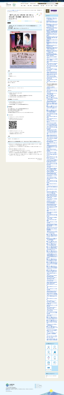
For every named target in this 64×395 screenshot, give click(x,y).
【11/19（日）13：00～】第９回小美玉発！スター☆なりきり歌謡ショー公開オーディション (52, 330)
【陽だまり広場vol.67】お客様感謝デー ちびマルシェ (52, 175)
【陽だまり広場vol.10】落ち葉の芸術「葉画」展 (52, 303)
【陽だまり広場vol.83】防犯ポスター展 (52, 133)
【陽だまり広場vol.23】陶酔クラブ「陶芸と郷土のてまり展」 (52, 278)
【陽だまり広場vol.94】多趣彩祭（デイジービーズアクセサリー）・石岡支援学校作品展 (52, 77)
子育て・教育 (29, 5)
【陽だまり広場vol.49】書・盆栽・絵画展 (52, 220)
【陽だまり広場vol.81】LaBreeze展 (52, 137)
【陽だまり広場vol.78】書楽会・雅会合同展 (52, 143)
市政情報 (56, 5)
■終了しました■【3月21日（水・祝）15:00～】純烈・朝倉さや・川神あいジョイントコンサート (52, 327)
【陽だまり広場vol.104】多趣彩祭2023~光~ (52, 57)
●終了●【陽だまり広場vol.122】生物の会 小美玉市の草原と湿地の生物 (52, 22)
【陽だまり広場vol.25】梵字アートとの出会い (52, 274)
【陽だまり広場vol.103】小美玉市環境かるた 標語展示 (52, 59)
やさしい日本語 (53, 0)
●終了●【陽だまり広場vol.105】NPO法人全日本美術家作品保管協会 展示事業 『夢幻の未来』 (52, 54)
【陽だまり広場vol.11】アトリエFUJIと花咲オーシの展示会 (51, 301)
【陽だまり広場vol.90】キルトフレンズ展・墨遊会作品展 (52, 94)
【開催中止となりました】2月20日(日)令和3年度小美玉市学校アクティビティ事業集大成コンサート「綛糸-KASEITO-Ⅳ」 (52, 146)
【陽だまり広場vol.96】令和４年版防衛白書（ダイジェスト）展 (52, 74)
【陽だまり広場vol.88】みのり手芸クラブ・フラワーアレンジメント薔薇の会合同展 (52, 114)
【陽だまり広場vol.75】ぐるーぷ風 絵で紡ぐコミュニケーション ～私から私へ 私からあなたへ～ (52, 157)
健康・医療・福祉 (36, 5)
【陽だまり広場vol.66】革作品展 (51, 177)
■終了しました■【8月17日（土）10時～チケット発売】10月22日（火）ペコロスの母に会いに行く (52, 244)
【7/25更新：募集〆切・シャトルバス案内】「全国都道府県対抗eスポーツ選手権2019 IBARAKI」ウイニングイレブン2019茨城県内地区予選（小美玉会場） (52, 255)
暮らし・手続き (23, 5)
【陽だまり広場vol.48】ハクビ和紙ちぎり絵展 (52, 222)
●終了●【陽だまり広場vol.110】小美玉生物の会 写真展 (52, 46)
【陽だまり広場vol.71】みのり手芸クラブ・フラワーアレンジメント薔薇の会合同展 (52, 163)
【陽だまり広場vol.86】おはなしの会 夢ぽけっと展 (52, 119)
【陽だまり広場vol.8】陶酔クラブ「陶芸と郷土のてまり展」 (52, 308)
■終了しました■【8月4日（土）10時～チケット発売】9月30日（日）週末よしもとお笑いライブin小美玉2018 (52, 321)
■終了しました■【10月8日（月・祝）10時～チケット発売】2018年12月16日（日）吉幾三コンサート (52, 271)
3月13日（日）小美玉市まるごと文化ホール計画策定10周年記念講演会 (52, 125)
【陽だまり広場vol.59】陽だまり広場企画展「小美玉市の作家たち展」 (52, 195)
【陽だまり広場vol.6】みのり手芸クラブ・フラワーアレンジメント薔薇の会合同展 (52, 312)
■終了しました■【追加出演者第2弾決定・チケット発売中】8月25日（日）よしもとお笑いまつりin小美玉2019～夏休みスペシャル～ (52, 248)
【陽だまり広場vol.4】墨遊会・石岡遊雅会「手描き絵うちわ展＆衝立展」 (52, 339)
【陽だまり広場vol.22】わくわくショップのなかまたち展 (52, 280)
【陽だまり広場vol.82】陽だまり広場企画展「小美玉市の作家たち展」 (52, 135)
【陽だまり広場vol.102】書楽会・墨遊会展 (52, 62)
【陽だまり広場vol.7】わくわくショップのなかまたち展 (52, 310)
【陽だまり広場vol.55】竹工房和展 (52, 206)
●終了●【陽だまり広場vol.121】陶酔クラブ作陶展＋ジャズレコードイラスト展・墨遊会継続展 (52, 25)
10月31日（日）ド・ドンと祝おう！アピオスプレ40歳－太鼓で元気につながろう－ (52, 154)
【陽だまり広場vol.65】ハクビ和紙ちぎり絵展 (52, 179)
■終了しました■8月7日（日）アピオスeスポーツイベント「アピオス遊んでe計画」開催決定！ (52, 98)
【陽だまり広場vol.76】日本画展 (51, 152)
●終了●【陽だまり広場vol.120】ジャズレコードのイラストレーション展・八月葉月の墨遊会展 (52, 28)
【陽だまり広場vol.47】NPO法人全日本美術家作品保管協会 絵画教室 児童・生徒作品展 (52, 225)
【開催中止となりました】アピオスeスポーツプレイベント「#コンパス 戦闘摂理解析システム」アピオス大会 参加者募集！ (52, 228)
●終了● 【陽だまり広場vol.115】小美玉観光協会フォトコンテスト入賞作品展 (52, 43)
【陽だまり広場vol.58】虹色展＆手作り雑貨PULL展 (52, 197)
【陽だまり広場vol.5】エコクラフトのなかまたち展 (52, 315)
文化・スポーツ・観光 (49, 5)
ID (45, 3)
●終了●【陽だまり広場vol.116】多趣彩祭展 (52, 40)
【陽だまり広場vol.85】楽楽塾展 (51, 122)
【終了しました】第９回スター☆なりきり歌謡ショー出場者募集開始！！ (52, 333)
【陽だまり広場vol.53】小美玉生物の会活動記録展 (52, 212)
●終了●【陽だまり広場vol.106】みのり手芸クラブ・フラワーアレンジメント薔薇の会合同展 (52, 51)
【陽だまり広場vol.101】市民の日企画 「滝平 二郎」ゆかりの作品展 (52, 64)
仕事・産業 (42, 5)
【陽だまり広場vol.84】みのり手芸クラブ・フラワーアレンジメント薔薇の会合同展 (52, 127)
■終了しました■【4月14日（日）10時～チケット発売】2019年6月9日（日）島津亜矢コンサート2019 (52, 259)
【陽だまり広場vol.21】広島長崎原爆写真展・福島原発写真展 (52, 283)
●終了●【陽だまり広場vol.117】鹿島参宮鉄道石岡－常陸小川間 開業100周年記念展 (52, 37)
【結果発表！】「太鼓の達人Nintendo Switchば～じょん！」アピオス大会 (52, 87)
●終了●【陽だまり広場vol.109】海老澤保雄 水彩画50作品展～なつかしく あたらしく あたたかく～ (52, 48)
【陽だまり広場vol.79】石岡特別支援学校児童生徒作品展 (52, 141)
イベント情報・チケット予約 (14, 10)
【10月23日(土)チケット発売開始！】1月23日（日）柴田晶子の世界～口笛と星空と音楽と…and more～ (52, 160)
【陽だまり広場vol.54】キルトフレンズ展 (52, 208)
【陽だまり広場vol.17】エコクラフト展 (52, 287)
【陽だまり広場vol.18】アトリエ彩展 (52, 285)
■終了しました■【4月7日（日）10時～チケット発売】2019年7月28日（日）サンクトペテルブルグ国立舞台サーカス (52, 263)
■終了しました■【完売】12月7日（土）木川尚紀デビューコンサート (52, 242)
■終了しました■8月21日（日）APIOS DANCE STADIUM (51, 96)
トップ (8, 10)
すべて (39, 3)
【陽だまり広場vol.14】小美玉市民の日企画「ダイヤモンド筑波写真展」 (52, 294)
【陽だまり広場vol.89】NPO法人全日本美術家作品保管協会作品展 (52, 101)
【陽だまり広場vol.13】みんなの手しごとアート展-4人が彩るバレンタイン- (52, 296)
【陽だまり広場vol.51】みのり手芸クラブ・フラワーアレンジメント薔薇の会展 (52, 215)
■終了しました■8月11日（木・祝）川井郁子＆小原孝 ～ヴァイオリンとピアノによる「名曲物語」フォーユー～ (52, 107)
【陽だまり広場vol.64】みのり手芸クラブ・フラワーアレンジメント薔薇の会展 (52, 181)
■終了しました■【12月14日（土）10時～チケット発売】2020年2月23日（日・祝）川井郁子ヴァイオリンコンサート (52, 236)
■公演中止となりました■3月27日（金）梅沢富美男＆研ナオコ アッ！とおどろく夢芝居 (52, 239)
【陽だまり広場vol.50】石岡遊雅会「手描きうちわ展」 (52, 218)
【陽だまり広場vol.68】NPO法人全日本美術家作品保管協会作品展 (52, 173)
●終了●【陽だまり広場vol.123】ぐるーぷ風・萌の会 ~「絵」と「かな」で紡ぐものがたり (52, 18)
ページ (41, 3)
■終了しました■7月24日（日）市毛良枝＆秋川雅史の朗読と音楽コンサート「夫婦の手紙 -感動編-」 (52, 111)
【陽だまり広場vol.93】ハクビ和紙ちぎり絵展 (52, 80)
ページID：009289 (39, 22)
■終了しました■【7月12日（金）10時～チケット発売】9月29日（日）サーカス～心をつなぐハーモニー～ (52, 251)
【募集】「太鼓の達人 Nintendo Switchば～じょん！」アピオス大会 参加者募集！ (52, 150)
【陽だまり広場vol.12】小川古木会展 (52, 299)
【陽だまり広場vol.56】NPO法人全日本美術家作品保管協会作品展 (52, 205)
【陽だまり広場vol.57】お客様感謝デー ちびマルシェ (52, 199)
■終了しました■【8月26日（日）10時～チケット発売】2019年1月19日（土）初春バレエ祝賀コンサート (52, 318)
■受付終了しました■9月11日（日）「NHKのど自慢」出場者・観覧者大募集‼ (52, 103)
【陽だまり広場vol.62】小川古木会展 (52, 189)
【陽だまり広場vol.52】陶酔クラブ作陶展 (52, 210)
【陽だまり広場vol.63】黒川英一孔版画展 (52, 184)
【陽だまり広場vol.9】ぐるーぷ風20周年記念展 (52, 305)
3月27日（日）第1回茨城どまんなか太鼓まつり (52, 121)
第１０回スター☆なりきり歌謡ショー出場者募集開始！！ (52, 325)
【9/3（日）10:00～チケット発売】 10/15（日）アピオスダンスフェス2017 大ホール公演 (52, 336)
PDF (43, 3)
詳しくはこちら (8, 389)
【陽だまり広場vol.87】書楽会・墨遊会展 (52, 117)
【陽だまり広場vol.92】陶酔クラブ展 (52, 82)
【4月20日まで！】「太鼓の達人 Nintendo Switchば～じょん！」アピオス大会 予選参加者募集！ (52, 201)
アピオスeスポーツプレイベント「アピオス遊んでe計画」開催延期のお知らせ (52, 186)
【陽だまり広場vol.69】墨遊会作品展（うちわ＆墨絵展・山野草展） (52, 169)
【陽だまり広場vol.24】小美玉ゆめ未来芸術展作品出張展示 (52, 276)
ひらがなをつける (60, 0)
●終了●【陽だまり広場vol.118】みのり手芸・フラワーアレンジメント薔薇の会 (52, 34)
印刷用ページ (40, 10)
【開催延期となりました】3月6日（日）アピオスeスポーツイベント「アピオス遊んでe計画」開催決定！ (52, 130)
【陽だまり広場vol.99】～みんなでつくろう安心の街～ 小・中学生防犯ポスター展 (52, 69)
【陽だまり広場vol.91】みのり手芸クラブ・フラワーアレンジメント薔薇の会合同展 (52, 91)
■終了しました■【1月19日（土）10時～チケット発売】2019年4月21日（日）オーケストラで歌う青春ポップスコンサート (52, 267)
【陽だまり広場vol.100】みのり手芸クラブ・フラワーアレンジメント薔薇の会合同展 (52, 66)
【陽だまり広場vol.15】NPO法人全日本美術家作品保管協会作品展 (52, 291)
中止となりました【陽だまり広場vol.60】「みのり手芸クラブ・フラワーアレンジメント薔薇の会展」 (52, 192)
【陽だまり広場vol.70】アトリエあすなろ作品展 (52, 166)
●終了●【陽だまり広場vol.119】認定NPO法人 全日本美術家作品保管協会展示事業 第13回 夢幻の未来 (52, 31)
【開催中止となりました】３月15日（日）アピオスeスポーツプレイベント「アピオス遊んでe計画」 (52, 232)
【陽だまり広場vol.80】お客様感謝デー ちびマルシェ (52, 139)
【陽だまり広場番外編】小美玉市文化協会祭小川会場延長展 (52, 171)
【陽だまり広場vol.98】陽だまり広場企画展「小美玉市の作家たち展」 (52, 72)
